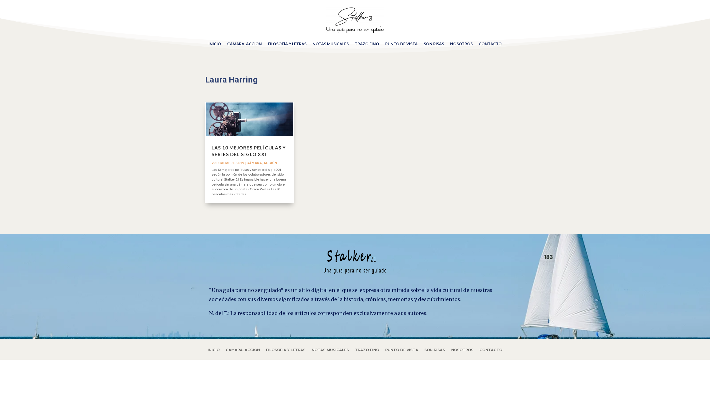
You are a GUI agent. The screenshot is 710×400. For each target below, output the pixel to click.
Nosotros (461, 43)
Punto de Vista (401, 43)
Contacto (490, 43)
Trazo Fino (367, 43)
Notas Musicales (331, 43)
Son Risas (434, 43)
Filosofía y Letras (287, 43)
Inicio (215, 43)
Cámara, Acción (244, 43)
